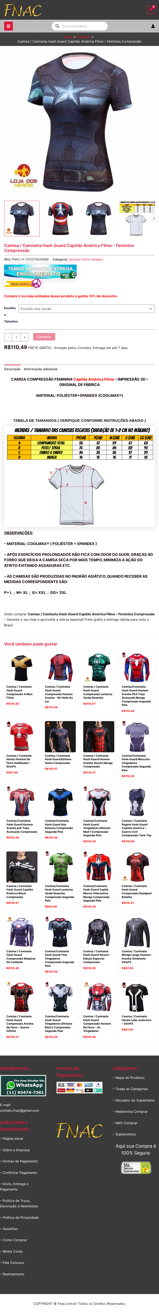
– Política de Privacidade (19, 1217)
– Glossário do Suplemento (134, 1100)
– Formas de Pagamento (19, 1161)
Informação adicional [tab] (40, 369)
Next (154, 218)
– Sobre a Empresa (15, 1150)
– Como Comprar (13, 1240)
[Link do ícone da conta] (153, 26)
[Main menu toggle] (8, 26)
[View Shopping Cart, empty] (150, 10)
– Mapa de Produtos (129, 1078)
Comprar (44, 337)
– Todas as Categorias (130, 1089)
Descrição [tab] (12, 369)
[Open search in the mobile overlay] (79, 26)
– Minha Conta (11, 1251)
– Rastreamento (12, 1274)
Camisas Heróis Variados (85, 259)
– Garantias (9, 1229)
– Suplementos (124, 1134)
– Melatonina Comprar (130, 1111)
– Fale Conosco (12, 1263)
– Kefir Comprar (125, 1123)
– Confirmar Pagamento (18, 1173)
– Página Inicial (11, 1138)
